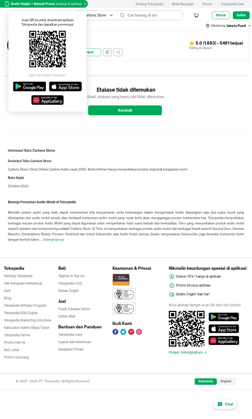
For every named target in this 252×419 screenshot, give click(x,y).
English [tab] (226, 381)
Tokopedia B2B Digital (21, 313)
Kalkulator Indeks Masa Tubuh (27, 328)
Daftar (241, 15)
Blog (7, 298)
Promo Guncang (16, 357)
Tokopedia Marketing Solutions (27, 320)
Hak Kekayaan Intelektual (23, 283)
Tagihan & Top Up (71, 276)
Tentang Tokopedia (149, 4)
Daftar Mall (67, 316)
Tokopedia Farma (17, 335)
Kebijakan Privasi (70, 349)
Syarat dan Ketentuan (74, 342)
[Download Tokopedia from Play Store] (223, 317)
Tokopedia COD (70, 283)
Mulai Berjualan (183, 4)
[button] (228, 25)
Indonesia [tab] (206, 381)
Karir (7, 291)
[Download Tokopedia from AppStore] (223, 329)
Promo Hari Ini (14, 342)
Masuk (221, 15)
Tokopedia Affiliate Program (25, 305)
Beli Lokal (11, 350)
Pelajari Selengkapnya (185, 352)
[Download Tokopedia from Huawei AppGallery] (223, 340)
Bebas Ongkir (68, 291)
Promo (207, 4)
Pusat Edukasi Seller (74, 309)
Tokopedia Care (232, 4)
